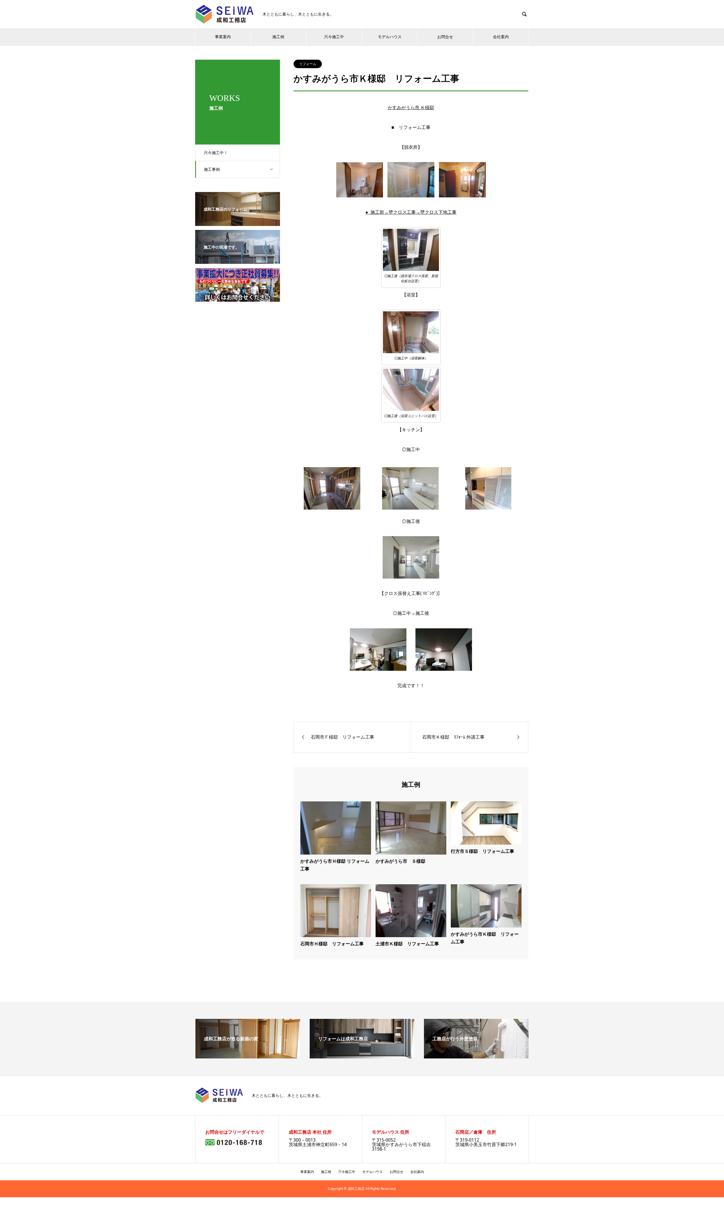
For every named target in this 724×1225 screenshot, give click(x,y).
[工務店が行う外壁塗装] (476, 1056)
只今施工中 (334, 36)
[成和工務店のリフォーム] (237, 222)
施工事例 (212, 169)
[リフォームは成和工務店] (362, 1056)
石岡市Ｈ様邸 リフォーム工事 (332, 944)
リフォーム (307, 63)
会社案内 (501, 36)
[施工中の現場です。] (237, 260)
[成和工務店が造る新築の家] (247, 1056)
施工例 (278, 36)
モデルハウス (390, 36)
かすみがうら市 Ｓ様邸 (400, 861)
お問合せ (445, 36)
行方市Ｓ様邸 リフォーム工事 (482, 851)
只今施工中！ (216, 152)
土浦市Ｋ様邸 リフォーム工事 (407, 944)
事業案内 (223, 36)
